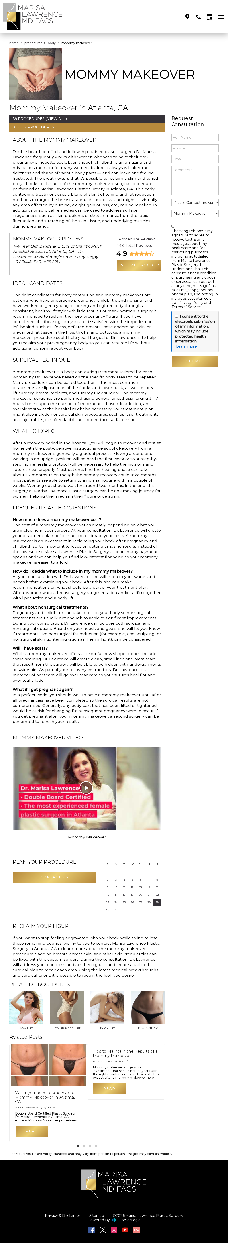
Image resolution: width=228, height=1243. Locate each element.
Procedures (33, 43)
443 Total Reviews (134, 245)
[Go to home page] (58, 16)
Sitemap (96, 1215)
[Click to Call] (198, 17)
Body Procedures (35, 127)
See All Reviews (141, 265)
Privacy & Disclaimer (62, 1215)
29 (157, 902)
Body (52, 43)
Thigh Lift (107, 1028)
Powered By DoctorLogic (114, 1220)
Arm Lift (26, 1028)
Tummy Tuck (148, 1028)
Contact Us (55, 877)
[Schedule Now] (209, 17)
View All (56, 119)
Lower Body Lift (66, 1028)
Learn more (186, 346)
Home (14, 43)
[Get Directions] (187, 17)
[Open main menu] (222, 17)
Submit (195, 361)
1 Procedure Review (135, 239)
